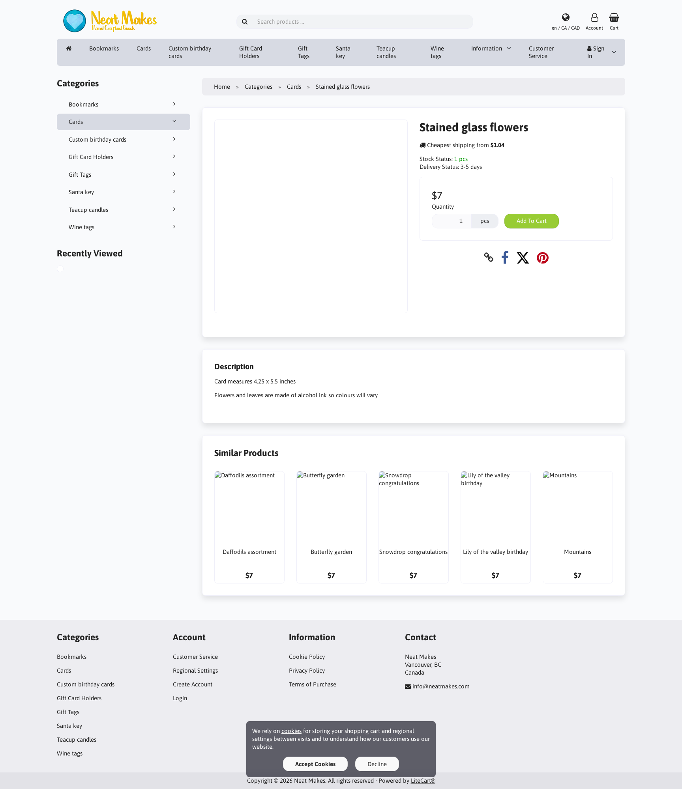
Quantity (443, 206)
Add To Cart (532, 220)
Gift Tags (303, 52)
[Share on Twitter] (522, 257)
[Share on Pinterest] (543, 257)
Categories (258, 86)
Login (180, 698)
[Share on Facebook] (505, 257)
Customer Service (541, 52)
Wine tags (437, 52)
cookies (291, 730)
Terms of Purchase (312, 684)
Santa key (343, 52)
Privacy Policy (307, 670)
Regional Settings (195, 670)
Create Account (192, 684)
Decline (377, 764)
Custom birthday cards (190, 52)
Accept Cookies (315, 764)
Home (222, 86)
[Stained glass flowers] (69, 269)
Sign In (595, 52)
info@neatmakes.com (441, 686)
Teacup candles (386, 52)
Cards (144, 48)
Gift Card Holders (250, 52)
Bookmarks (104, 48)
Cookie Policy (307, 656)
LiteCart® (423, 780)
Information (486, 48)
